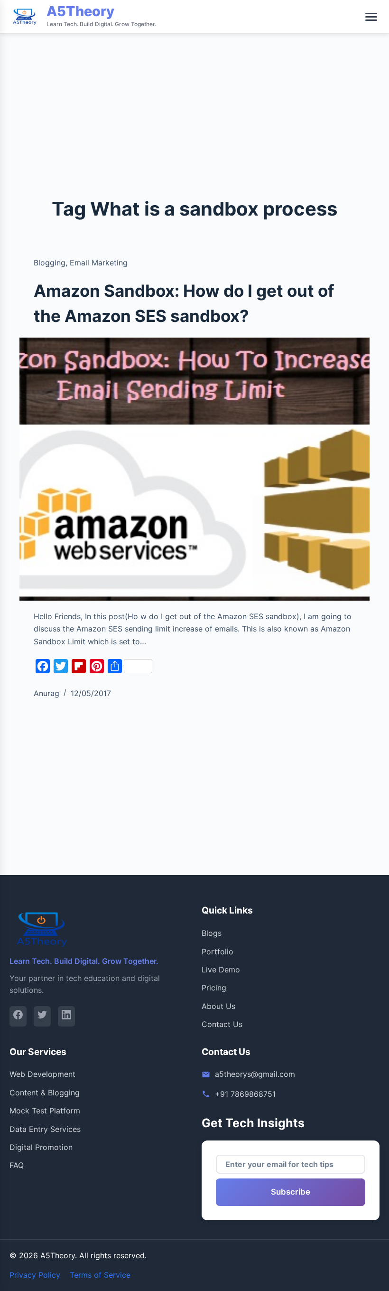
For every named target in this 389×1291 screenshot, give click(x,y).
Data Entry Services (45, 1129)
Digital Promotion (41, 1147)
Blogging (49, 262)
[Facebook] (18, 1016)
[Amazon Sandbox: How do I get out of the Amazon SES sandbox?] (194, 469)
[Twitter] (42, 1016)
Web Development (42, 1074)
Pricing (214, 987)
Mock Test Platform (44, 1110)
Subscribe (290, 1192)
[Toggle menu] (371, 16)
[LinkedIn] (66, 1016)
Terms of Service (100, 1275)
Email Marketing (99, 262)
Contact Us (222, 1024)
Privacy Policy (34, 1275)
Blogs (212, 933)
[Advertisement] (194, 66)
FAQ (16, 1165)
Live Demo (221, 969)
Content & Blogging (44, 1092)
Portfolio (217, 951)
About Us (218, 1006)
